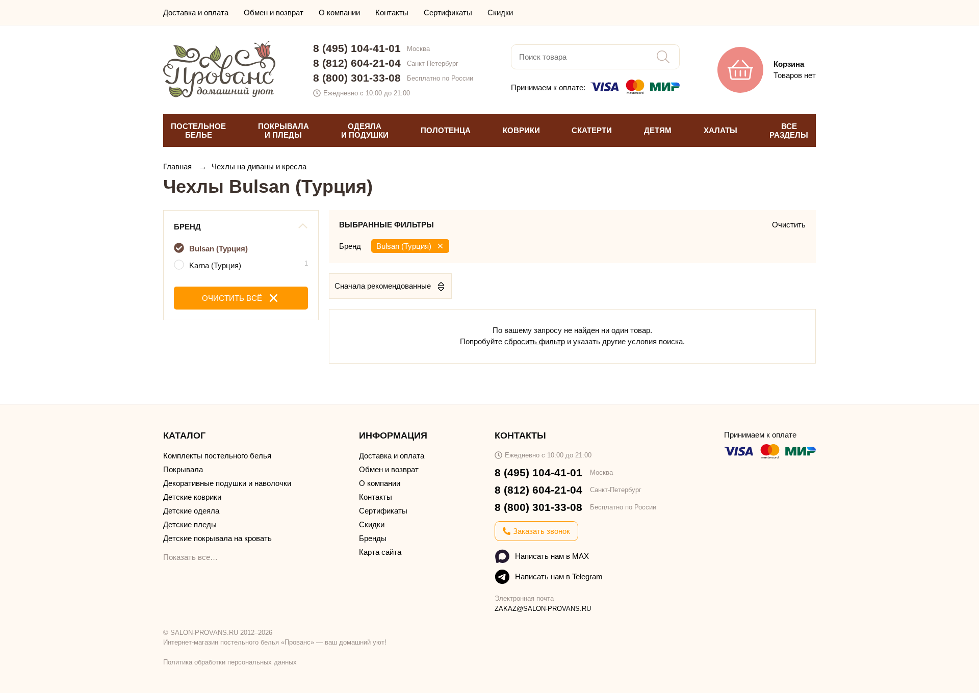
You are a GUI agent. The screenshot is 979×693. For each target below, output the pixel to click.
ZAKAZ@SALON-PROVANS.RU (543, 608)
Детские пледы (190, 524)
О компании (339, 12)
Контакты (391, 12)
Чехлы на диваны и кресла (259, 166)
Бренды (373, 538)
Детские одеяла (191, 510)
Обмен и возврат (273, 12)
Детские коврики (192, 497)
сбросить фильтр (534, 341)
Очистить (789, 224)
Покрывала (183, 469)
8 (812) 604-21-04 (357, 63)
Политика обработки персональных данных (230, 662)
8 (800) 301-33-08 (357, 78)
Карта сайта (380, 552)
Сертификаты (448, 12)
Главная (178, 166)
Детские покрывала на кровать (217, 538)
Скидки (500, 12)
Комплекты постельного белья (217, 455)
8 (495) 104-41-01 (357, 48)
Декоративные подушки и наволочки (227, 483)
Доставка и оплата (195, 12)
